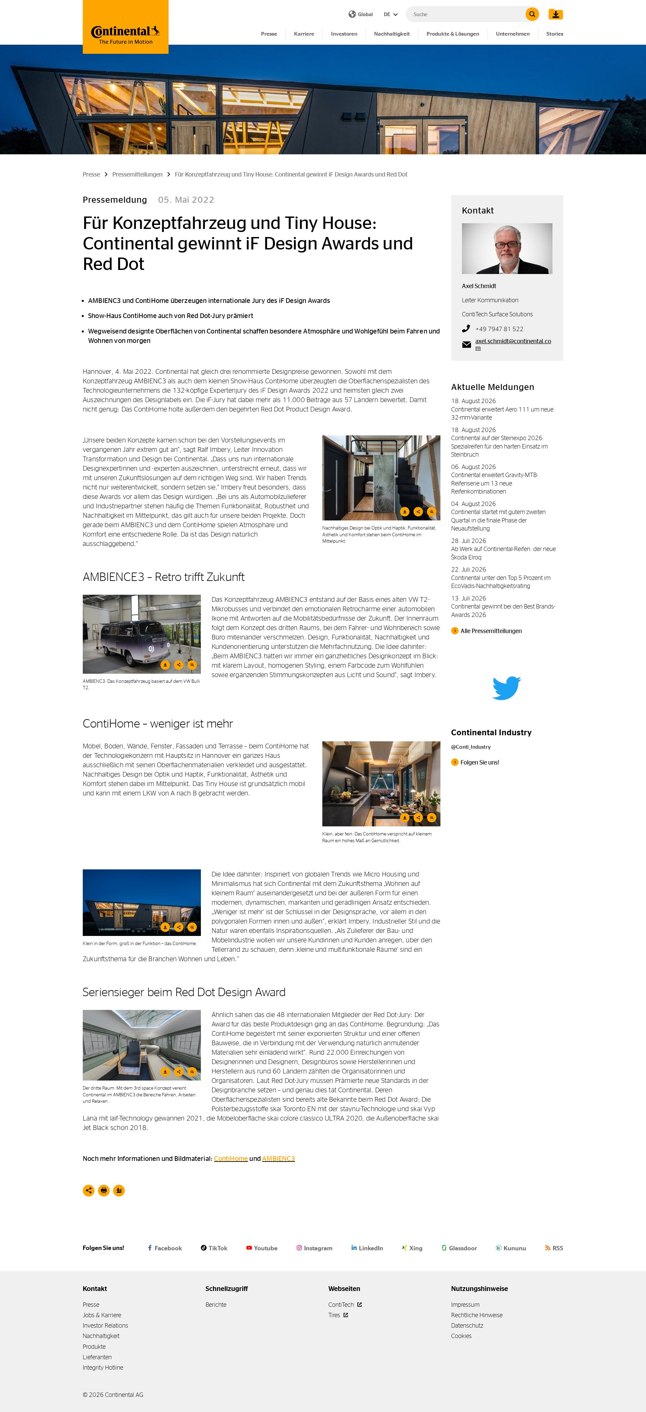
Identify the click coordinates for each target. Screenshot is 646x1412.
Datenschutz (467, 1325)
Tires (335, 1315)
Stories (554, 34)
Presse (269, 34)
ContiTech (341, 1304)
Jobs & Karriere (102, 1315)
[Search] (532, 14)
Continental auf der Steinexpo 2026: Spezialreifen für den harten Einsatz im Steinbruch (499, 446)
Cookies (461, 1336)
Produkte (94, 1346)
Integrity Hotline (103, 1367)
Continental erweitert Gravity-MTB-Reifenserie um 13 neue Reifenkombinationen (494, 483)
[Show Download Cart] (554, 14)
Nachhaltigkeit (392, 34)
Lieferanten (97, 1357)
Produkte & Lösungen (453, 34)
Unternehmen (513, 34)
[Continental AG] (126, 27)
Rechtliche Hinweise (477, 1315)
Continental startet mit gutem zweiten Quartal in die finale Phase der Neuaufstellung (498, 520)
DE (387, 14)
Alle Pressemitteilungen (491, 631)
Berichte (216, 1304)
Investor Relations (105, 1325)
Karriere (304, 34)
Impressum (465, 1304)
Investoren (344, 34)
